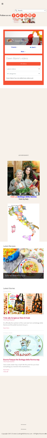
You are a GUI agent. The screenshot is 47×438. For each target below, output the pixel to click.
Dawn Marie (21, 40)
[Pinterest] (34, 15)
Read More (6, 328)
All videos (23, 64)
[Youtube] (25, 15)
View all (5, 372)
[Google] (21, 15)
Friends (14, 47)
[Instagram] (30, 15)
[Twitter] (17, 15)
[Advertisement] (16, 121)
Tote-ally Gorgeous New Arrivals (16, 318)
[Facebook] (13, 15)
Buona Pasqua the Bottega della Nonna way (21, 359)
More (23, 51)
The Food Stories (8, 320)
